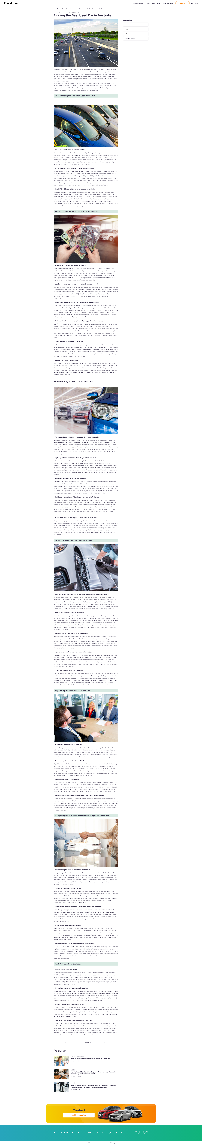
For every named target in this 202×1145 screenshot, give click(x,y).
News (126, 29)
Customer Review (130, 38)
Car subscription (168, 3)
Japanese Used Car (75, 8)
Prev (66, 1043)
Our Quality (65, 1133)
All (125, 24)
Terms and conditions (102, 1143)
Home (56, 1133)
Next (105, 1043)
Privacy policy (113, 1143)
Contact (182, 3)
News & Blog (151, 3)
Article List (87, 1043)
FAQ (158, 3)
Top (55, 8)
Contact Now (81, 1115)
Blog (67, 8)
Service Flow (76, 1133)
